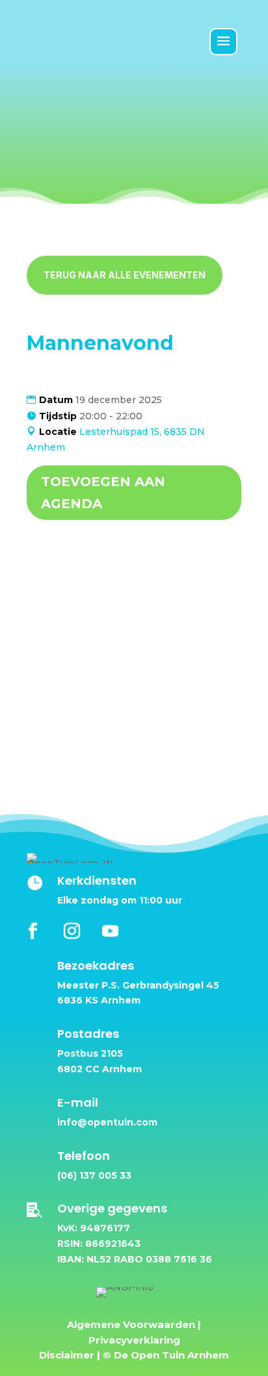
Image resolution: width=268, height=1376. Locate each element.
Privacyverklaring (134, 1340)
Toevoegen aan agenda (103, 492)
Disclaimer (66, 1355)
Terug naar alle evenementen (125, 274)
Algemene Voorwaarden (131, 1324)
